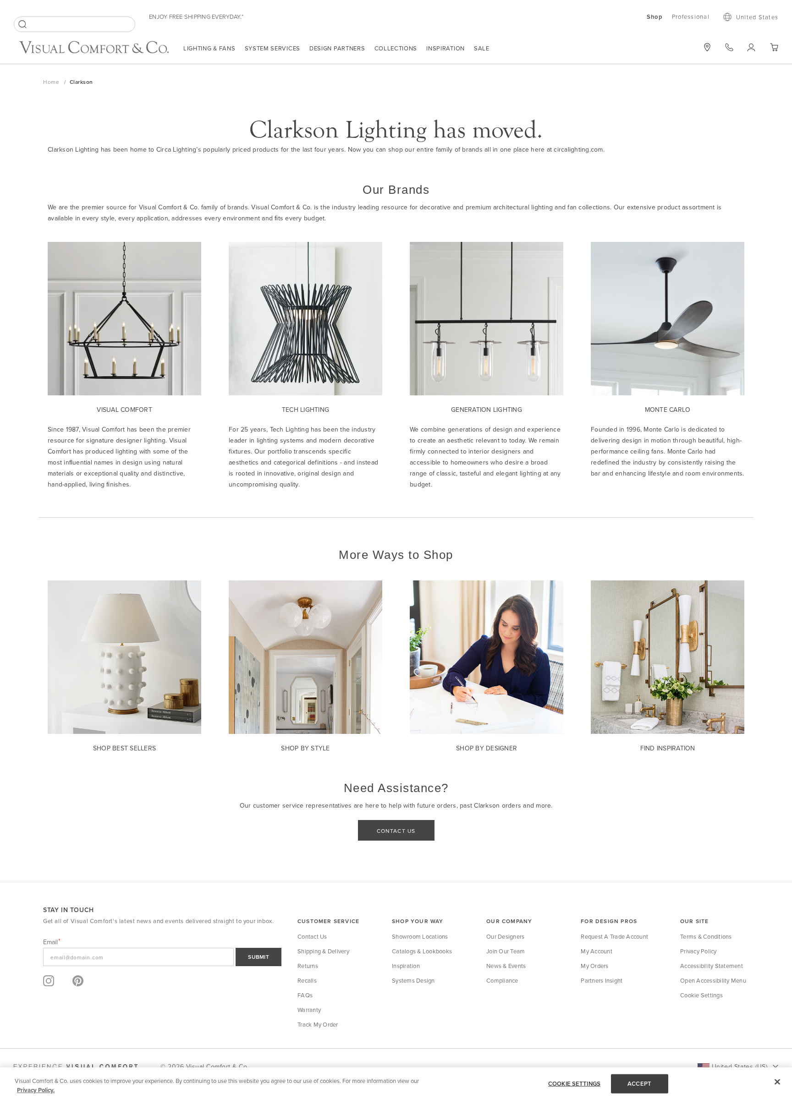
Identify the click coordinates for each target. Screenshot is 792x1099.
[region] (396, 1083)
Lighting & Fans (209, 48)
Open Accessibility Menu (713, 980)
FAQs (305, 995)
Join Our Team (505, 951)
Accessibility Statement (711, 966)
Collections (396, 48)
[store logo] (94, 48)
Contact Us (312, 936)
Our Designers (505, 936)
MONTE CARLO (668, 409)
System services (273, 48)
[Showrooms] (707, 47)
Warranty (309, 1010)
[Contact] (729, 47)
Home (52, 82)
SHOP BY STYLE (305, 748)
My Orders (594, 966)
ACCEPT (639, 1083)
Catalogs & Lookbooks (422, 951)
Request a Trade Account (614, 936)
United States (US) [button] (740, 1066)
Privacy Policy (698, 951)
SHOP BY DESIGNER (486, 748)
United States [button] (757, 17)
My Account (596, 951)
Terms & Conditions (706, 936)
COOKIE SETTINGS (574, 1083)
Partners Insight (601, 980)
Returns (307, 966)
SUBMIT (258, 957)
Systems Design (413, 980)
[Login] (751, 47)
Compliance (502, 980)
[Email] (162, 957)
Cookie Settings (701, 995)
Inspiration (445, 48)
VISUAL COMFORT (124, 409)
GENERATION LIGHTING (486, 409)
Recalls (307, 980)
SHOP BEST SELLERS (124, 748)
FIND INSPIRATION (667, 748)
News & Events (506, 966)
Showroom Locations (420, 936)
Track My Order (317, 1024)
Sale (482, 48)
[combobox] (74, 24)
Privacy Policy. (36, 1089)
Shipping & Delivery (323, 951)
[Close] (777, 1082)
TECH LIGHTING (305, 409)
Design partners (337, 48)
